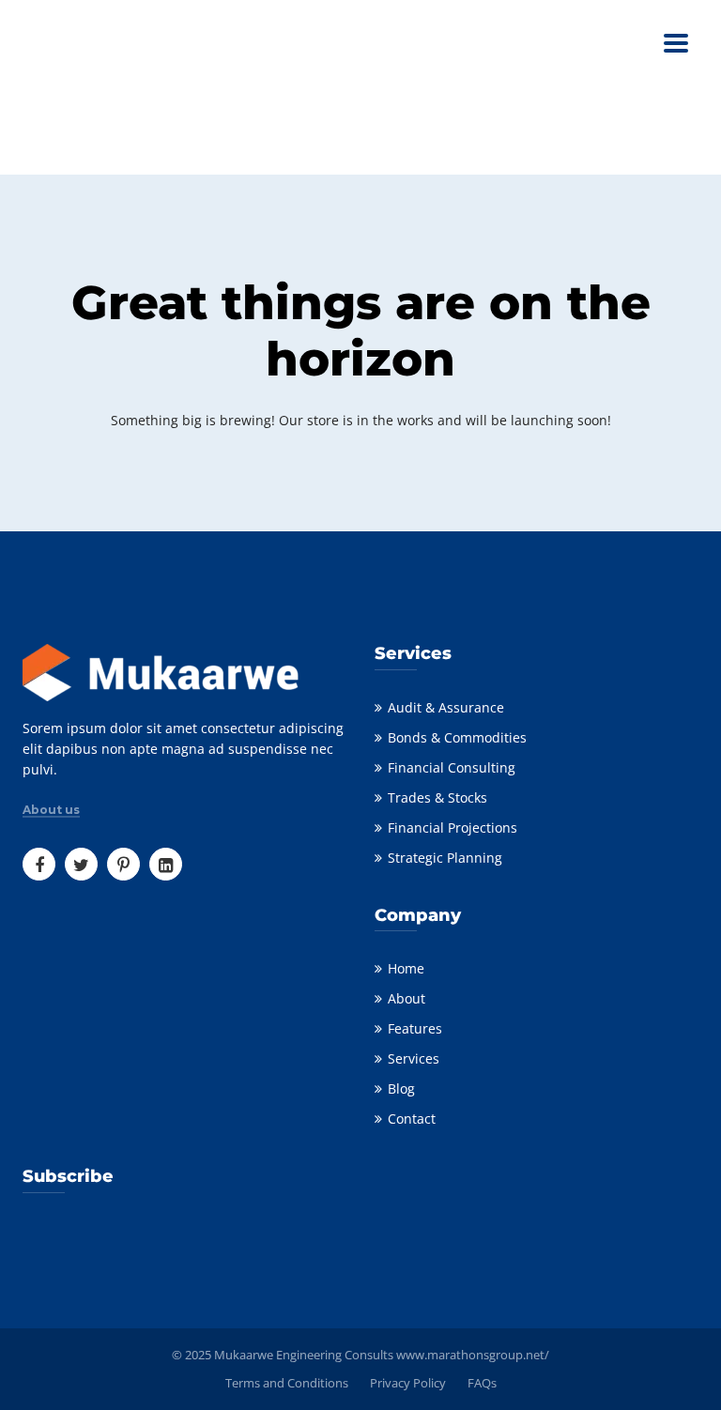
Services (413, 1058)
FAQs (482, 1382)
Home (406, 968)
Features (415, 1028)
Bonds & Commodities (457, 737)
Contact (412, 1118)
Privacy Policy (408, 1382)
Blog (401, 1088)
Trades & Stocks (437, 797)
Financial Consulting (451, 767)
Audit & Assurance (446, 707)
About (406, 998)
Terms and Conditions (286, 1382)
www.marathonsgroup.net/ (472, 1354)
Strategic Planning (445, 857)
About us (51, 810)
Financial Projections (452, 827)
